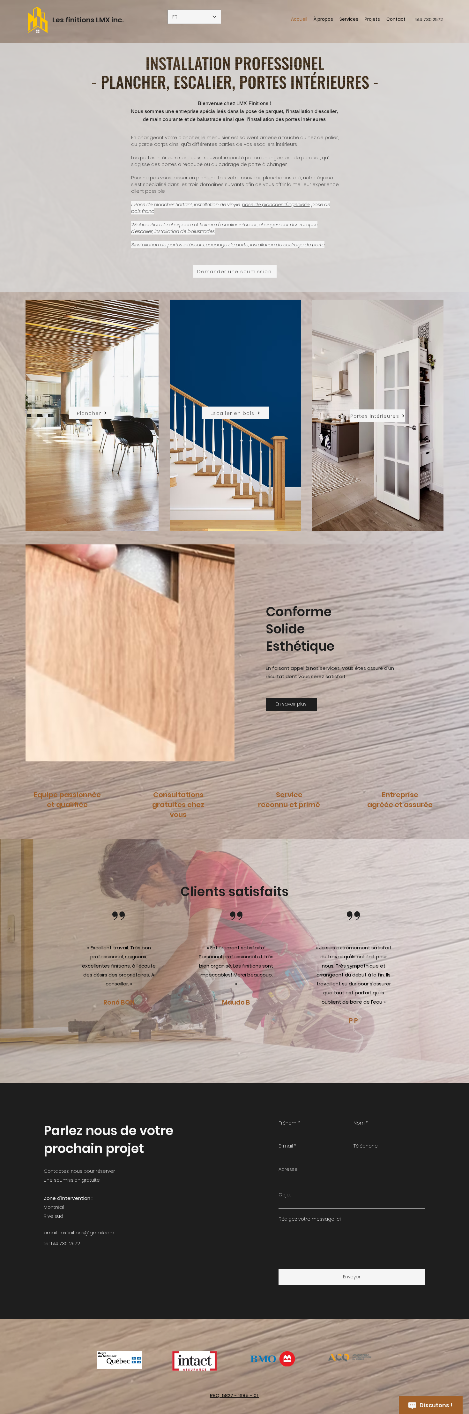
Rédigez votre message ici (310, 1218)
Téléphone (366, 1145)
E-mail (286, 1145)
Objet (285, 1194)
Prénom (287, 1122)
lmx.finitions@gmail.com (86, 1232)
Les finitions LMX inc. (88, 20)
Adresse (288, 1169)
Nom (359, 1122)
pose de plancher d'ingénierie (275, 204)
